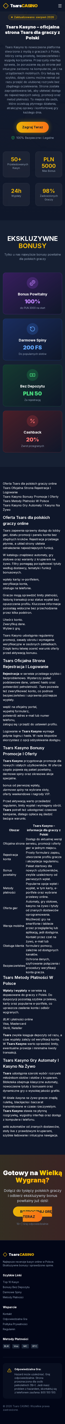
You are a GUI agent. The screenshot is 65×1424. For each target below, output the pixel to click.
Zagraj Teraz (32, 127)
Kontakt (7, 1313)
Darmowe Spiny (12, 1292)
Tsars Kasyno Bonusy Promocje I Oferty (30, 496)
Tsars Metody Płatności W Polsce (26, 501)
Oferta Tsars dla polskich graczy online (30, 483)
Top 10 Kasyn (11, 1282)
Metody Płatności (13, 1297)
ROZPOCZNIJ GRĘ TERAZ (36, 1214)
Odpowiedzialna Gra (15, 1319)
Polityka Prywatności (15, 1324)
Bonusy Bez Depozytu (16, 1287)
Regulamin (9, 1329)
